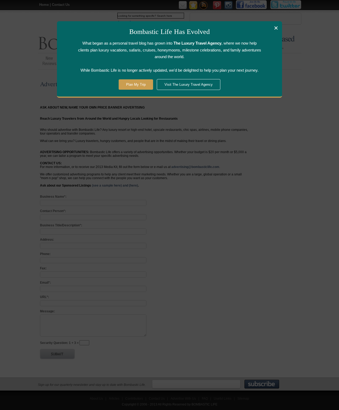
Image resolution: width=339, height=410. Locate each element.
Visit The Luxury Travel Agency (188, 85)
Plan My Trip (136, 85)
